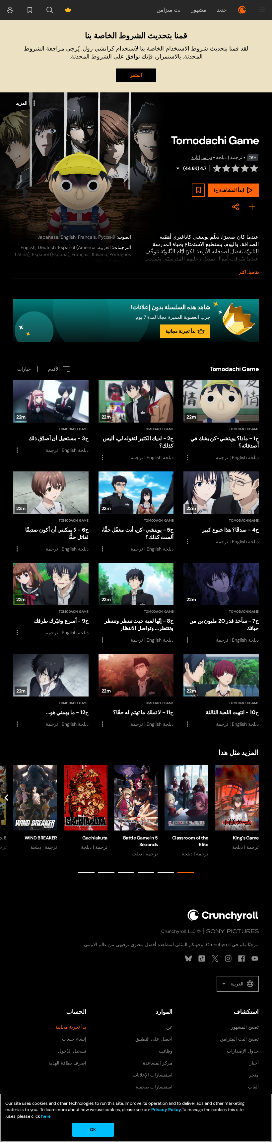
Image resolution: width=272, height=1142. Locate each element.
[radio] (254, 168)
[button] (262, 10)
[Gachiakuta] (85, 807)
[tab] (186, 872)
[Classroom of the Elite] (186, 811)
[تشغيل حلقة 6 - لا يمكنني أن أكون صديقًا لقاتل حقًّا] (51, 512)
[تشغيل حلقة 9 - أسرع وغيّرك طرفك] (51, 600)
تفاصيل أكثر (249, 272)
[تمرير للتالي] (6, 820)
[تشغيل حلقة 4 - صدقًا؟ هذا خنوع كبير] (221, 508)
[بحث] (50, 10)
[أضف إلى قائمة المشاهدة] (198, 190)
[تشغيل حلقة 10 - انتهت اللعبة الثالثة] (221, 691)
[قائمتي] (252, 206)
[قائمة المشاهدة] (30, 10)
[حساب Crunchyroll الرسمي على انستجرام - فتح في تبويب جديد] (228, 958)
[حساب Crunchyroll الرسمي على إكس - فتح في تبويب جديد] (215, 958)
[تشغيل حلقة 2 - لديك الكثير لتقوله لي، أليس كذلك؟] (136, 421)
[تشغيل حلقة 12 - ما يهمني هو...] (51, 691)
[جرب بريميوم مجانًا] (68, 10)
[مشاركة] (235, 206)
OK (93, 1129)
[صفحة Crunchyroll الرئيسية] (223, 915)
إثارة (195, 157)
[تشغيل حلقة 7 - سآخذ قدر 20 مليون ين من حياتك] (221, 603)
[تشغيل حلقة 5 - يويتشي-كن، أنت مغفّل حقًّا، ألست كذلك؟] (136, 512)
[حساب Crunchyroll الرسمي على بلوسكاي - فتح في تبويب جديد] (188, 958)
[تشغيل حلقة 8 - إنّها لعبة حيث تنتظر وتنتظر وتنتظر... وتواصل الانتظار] (136, 603)
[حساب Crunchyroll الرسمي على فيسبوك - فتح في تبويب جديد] (241, 958)
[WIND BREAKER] (35, 807)
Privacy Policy (166, 1109)
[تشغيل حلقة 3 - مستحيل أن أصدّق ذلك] (51, 417)
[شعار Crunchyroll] (242, 10)
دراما (207, 157)
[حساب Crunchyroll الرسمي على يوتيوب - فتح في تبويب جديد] (255, 958)
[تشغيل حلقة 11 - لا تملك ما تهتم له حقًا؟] (136, 691)
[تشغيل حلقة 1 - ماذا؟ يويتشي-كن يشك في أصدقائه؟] (221, 420)
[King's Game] (237, 807)
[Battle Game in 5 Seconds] (136, 811)
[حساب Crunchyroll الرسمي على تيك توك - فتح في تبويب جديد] (202, 958)
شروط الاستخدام (187, 49)
